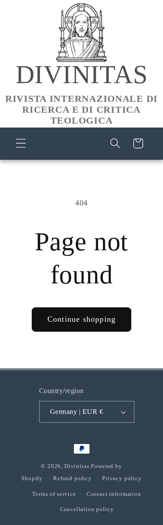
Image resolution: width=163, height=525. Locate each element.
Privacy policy (122, 478)
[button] (21, 143)
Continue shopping (81, 319)
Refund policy (72, 478)
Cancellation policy (87, 509)
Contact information (113, 494)
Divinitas (77, 466)
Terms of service (54, 494)
